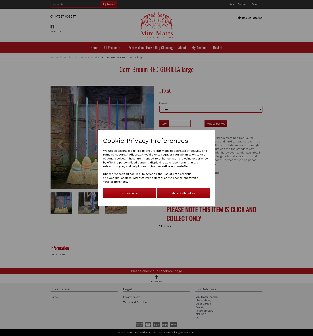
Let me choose (129, 193)
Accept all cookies (183, 193)
